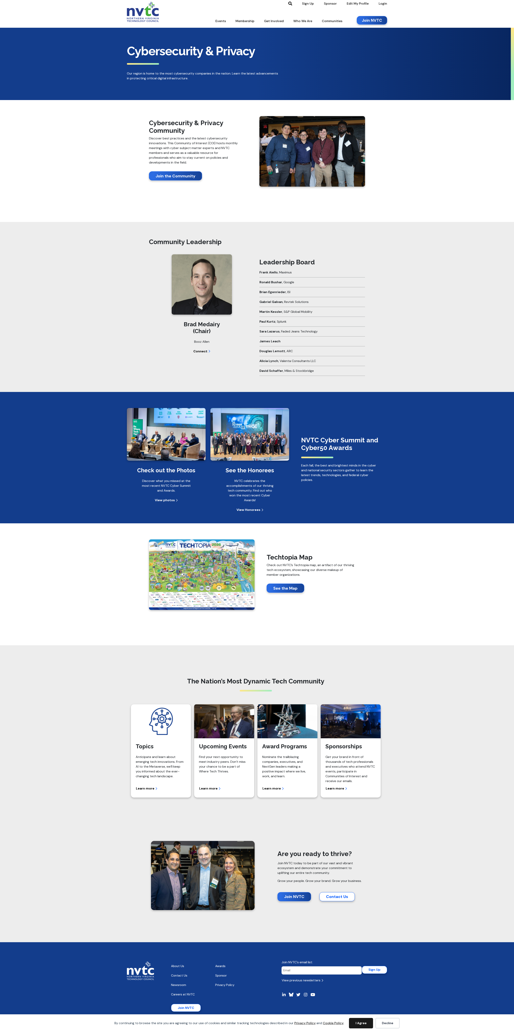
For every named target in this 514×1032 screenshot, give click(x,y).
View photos (165, 500)
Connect (200, 351)
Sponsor (221, 976)
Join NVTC (294, 896)
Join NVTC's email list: (297, 962)
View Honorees (249, 510)
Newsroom (178, 985)
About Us (177, 966)
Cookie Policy (333, 1023)
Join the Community (175, 176)
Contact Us (337, 896)
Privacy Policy (305, 1023)
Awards (220, 966)
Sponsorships (343, 746)
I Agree (361, 1023)
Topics (145, 746)
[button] (220, 21)
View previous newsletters (301, 980)
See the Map (285, 588)
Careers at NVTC (183, 994)
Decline (387, 1023)
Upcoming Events (223, 746)
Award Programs (284, 746)
